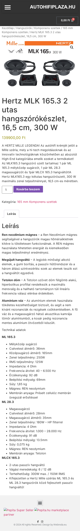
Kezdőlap (8, 28)
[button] (71, 47)
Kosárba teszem (28, 189)
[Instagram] (42, 521)
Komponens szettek (47, 28)
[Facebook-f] (38, 521)
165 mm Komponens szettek (37, 202)
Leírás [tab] (11, 214)
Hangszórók (24, 28)
